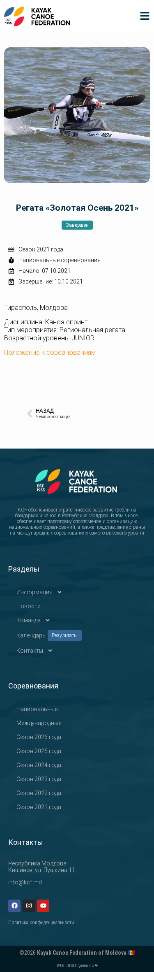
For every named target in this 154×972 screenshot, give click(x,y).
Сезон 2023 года (38, 779)
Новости (28, 606)
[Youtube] (43, 906)
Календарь (47, 635)
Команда (28, 620)
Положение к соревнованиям (50, 352)
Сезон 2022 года (38, 793)
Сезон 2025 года (38, 751)
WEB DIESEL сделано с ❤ (77, 965)
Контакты (29, 650)
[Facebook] (14, 906)
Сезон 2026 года (38, 737)
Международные (38, 723)
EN (146, 106)
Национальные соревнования (59, 260)
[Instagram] (29, 906)
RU (146, 94)
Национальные (36, 709)
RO (146, 82)
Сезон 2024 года (38, 765)
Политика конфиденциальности (41, 922)
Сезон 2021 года (40, 249)
